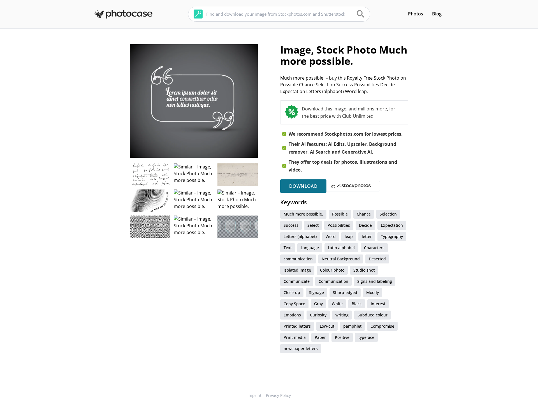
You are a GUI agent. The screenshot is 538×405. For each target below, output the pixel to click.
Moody (372, 292)
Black (357, 303)
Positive (342, 337)
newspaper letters (301, 348)
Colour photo (332, 270)
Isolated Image (297, 270)
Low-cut (327, 326)
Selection (388, 214)
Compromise (382, 326)
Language (310, 247)
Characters (374, 247)
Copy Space (294, 303)
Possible (340, 214)
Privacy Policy (278, 395)
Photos (415, 14)
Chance (364, 214)
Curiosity (318, 315)
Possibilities (339, 225)
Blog (437, 14)
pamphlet (352, 326)
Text (288, 247)
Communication (333, 281)
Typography (392, 236)
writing (342, 315)
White (337, 303)
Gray (318, 303)
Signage (316, 292)
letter (367, 236)
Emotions (292, 315)
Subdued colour (373, 315)
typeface (366, 337)
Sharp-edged (345, 292)
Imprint (254, 395)
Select (313, 225)
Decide (365, 225)
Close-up (292, 292)
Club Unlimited (358, 116)
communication (298, 258)
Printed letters (297, 326)
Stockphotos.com (343, 134)
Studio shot (364, 270)
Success (291, 225)
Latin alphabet (341, 247)
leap (349, 236)
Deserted (377, 258)
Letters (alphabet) (300, 236)
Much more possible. (303, 214)
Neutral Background (341, 258)
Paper (320, 337)
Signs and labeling (374, 281)
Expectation (392, 225)
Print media (295, 337)
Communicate (297, 281)
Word (331, 236)
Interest (378, 303)
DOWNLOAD (303, 186)
